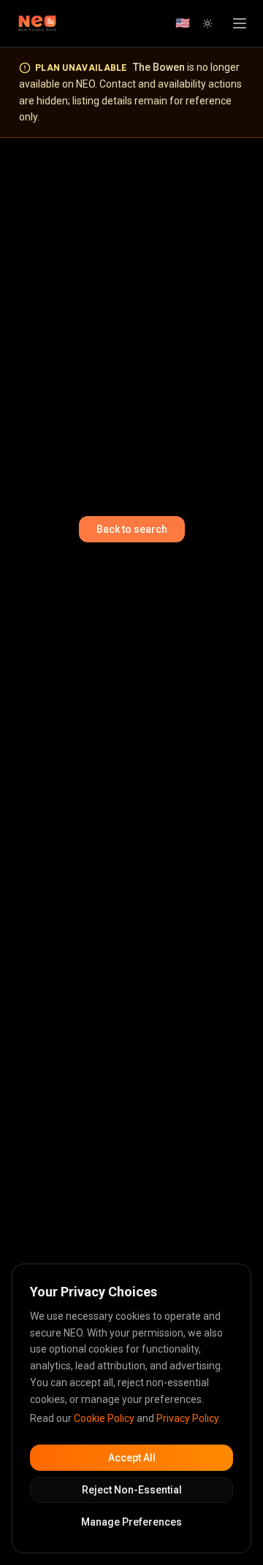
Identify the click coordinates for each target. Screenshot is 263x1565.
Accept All (132, 1458)
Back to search (131, 529)
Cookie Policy (104, 1418)
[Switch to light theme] (207, 23)
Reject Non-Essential (132, 1490)
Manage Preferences (131, 1522)
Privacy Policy (187, 1418)
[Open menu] (239, 23)
